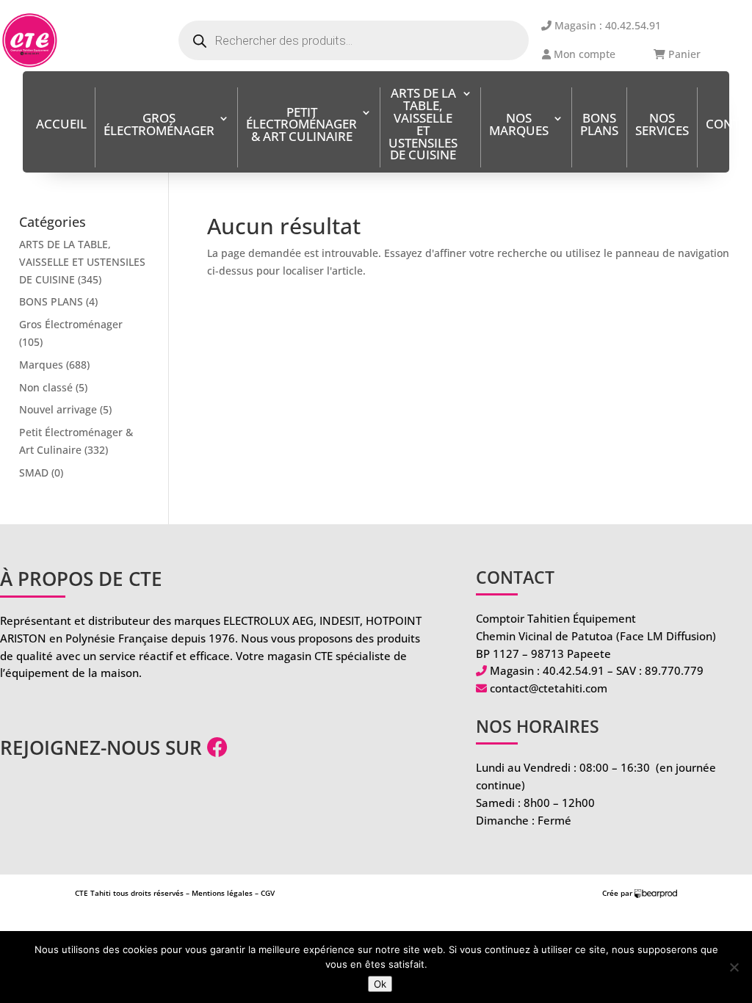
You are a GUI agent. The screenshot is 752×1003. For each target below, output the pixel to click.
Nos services (662, 125)
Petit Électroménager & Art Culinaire (301, 125)
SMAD (33, 472)
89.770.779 (674, 670)
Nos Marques (519, 125)
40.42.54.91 (573, 670)
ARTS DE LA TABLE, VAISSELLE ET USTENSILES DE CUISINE (423, 125)
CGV (268, 893)
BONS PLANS (599, 125)
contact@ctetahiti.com (548, 688)
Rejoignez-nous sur (103, 747)
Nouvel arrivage (58, 409)
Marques (41, 365)
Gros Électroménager (159, 125)
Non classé (46, 387)
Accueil (61, 125)
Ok (380, 984)
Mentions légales (222, 893)
